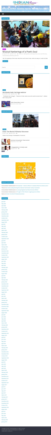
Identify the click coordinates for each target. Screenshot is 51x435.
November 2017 (5, 378)
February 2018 (5, 372)
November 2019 (5, 329)
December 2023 (5, 251)
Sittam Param (13, 53)
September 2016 (5, 407)
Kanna (36, 53)
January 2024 (4, 249)
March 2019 (4, 345)
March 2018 (4, 370)
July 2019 (3, 337)
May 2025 (4, 226)
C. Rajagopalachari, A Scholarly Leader (19, 147)
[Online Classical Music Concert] (6, 101)
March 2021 (4, 298)
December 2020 (5, 304)
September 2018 (5, 358)
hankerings (32, 53)
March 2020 (4, 323)
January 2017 (4, 399)
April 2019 (4, 343)
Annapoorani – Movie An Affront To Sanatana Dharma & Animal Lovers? (32, 185)
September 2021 (5, 290)
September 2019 (5, 333)
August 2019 (4, 335)
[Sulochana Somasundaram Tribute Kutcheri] (6, 139)
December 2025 (5, 214)
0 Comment (20, 53)
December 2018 (5, 351)
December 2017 (5, 376)
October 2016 (4, 405)
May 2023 (4, 263)
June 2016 (4, 413)
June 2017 (4, 388)
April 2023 (4, 265)
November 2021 (5, 286)
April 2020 (4, 321)
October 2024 (4, 236)
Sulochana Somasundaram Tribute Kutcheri (20, 140)
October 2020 (4, 308)
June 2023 (4, 261)
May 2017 (4, 391)
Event (4, 90)
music (39, 53)
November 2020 (5, 306)
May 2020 (4, 319)
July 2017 (3, 386)
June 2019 (4, 339)
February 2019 (5, 347)
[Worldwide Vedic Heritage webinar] (25, 75)
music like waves (44, 53)
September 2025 (5, 220)
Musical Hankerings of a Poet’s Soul (20, 51)
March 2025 (4, 230)
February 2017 (5, 397)
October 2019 (4, 331)
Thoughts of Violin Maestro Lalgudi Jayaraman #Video (28, 191)
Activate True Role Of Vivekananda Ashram (15, 194)
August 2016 (4, 409)
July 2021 (3, 294)
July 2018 (3, 362)
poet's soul (16, 55)
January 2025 (4, 234)
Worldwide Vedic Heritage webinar (14, 92)
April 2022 (4, 277)
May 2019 (4, 341)
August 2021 (4, 292)
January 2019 (4, 349)
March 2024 (4, 244)
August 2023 (4, 259)
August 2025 (4, 222)
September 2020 (5, 310)
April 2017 (4, 393)
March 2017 (4, 395)
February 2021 (5, 300)
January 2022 (4, 281)
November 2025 (5, 216)
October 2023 (4, 255)
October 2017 (4, 380)
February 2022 (5, 279)
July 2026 (3, 201)
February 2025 (5, 232)
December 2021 (5, 284)
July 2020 (3, 314)
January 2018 (4, 374)
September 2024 (5, 238)
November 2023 (5, 253)
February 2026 (5, 209)
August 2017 (4, 384)
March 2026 (4, 207)
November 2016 (5, 403)
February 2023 (5, 267)
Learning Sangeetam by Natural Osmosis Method (27, 189)
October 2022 (4, 271)
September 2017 (5, 382)
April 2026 (4, 205)
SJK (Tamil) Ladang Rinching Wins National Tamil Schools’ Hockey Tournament (23, 187)
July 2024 (3, 240)
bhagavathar (27, 53)
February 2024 (5, 247)
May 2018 (4, 366)
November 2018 (5, 353)
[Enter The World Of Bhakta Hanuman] (25, 114)
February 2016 (5, 419)
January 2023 (4, 269)
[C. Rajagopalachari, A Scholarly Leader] (6, 146)
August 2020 (4, 312)
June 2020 (4, 316)
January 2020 (4, 327)
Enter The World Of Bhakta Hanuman (15, 132)
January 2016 (4, 421)
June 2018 (4, 364)
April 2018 (4, 368)
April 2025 (4, 228)
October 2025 (4, 218)
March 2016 (4, 417)
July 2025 (3, 224)
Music (4, 49)
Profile (4, 129)
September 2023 (5, 257)
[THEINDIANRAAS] (25, 1)
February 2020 (5, 325)
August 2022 (4, 273)
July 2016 (3, 411)
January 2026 (4, 212)
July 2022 (3, 275)
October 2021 (4, 288)
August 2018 (4, 360)
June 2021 (4, 296)
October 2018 (4, 356)
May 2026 (4, 203)
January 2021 (4, 302)
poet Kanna (11, 55)
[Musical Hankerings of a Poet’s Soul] (25, 21)
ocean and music (6, 55)
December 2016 (5, 401)
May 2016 (4, 415)
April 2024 (4, 242)
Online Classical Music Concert (17, 102)
